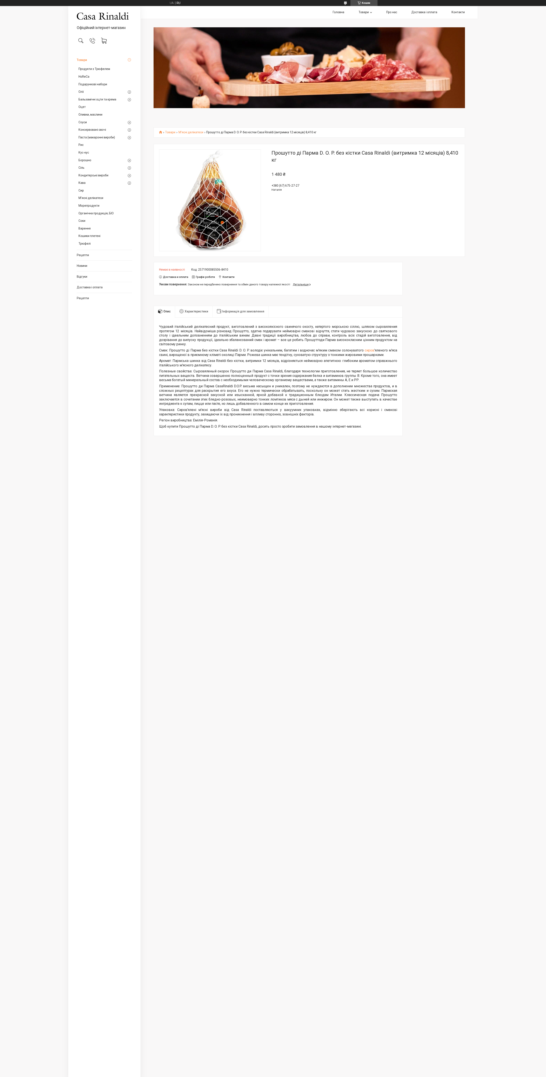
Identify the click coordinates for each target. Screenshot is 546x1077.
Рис (81, 145)
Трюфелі (84, 243)
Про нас (391, 12)
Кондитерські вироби (93, 175)
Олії (81, 91)
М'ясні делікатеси (90, 198)
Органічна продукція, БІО (96, 213)
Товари (82, 60)
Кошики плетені (89, 236)
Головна (338, 12)
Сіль (81, 167)
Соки (81, 220)
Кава (82, 182)
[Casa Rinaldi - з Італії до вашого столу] (104, 16)
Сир (81, 190)
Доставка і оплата (90, 287)
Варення (84, 228)
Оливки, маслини (90, 114)
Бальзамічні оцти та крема (97, 99)
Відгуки (82, 276)
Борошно (84, 160)
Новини (82, 265)
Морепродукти (88, 205)
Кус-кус (83, 152)
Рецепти (83, 255)
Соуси (82, 122)
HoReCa (83, 76)
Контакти (458, 12)
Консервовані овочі (92, 129)
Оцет (82, 107)
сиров (369, 350)
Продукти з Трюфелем (94, 69)
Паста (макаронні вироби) (96, 137)
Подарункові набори (92, 84)
